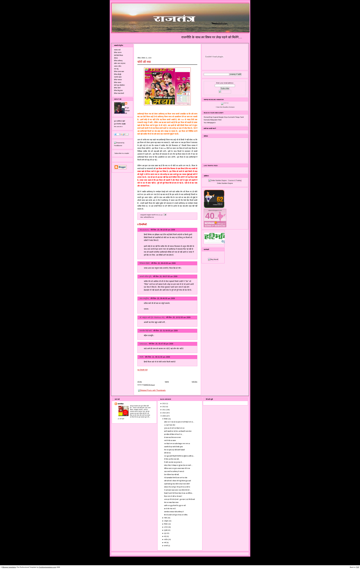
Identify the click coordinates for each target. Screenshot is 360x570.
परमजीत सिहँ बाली (146, 331)
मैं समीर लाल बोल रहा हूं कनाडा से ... (174, 462)
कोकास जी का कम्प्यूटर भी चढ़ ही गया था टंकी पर (177, 487)
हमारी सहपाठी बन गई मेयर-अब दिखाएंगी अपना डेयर (178, 431)
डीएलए (116, 58)
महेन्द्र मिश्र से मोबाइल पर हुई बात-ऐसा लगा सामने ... (178, 465)
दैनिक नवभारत (118, 80)
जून (165, 533)
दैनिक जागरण (118, 52)
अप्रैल (166, 539)
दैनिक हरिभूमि (117, 74)
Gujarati (215, 117)
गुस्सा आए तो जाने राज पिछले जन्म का (174, 428)
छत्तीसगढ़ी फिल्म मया (149, 217)
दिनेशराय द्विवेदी (144, 263)
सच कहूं (116, 69)
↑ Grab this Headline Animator (225, 107)
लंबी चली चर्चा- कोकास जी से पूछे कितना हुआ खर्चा (177, 481)
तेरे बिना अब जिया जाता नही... (172, 459)
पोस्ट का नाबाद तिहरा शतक (171, 502)
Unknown (143, 344)
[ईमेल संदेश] (164, 215)
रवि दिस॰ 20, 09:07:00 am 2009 (165, 276)
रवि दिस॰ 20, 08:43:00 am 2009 (163, 263)
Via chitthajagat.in (210, 122)
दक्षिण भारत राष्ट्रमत (119, 63)
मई (165, 536)
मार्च (165, 542)
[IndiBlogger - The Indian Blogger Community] (214, 207)
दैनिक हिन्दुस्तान (118, 90)
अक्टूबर (166, 521)
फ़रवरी (166, 545)
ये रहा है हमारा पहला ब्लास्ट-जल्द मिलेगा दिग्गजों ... (177, 490)
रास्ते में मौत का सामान (170, 440)
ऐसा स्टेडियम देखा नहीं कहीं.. (171, 474)
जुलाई (166, 530)
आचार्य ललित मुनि (145, 276)
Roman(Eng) (208, 117)
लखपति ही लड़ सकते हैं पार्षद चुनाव (173, 447)
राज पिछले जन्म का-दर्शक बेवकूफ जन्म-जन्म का (177, 443)
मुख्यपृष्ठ (167, 382)
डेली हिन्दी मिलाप (118, 55)
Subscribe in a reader (121, 153)
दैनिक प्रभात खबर (119, 71)
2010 (164, 413)
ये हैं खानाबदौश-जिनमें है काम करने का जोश (175, 478)
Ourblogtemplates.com (47, 567)
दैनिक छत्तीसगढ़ (118, 61)
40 (209, 216)
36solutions (144, 230)
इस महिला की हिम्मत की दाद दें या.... (173, 434)
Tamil (242, 117)
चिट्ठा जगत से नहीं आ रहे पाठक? (173, 496)
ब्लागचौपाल (120, 404)
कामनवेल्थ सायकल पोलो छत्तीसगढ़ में (174, 512)
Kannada (207, 120)
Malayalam (214, 120)
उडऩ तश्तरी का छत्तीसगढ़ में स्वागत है (174, 471)
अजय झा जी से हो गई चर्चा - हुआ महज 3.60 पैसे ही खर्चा (179, 499)
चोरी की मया (144, 62)
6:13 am (160, 215)
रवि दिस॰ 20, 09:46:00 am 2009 (162, 298)
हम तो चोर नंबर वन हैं (169, 508)
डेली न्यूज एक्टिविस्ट (119, 85)
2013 (164, 403)
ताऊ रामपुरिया (144, 298)
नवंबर (165, 518)
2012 (164, 406)
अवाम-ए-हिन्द (117, 66)
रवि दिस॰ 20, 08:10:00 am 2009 (163, 230)
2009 (164, 416)
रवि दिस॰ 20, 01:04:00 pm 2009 (165, 331)
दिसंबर (166, 419)
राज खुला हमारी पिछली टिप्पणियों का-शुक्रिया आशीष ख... (179, 456)
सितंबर (166, 524)
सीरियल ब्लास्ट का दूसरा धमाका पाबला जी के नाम (177, 468)
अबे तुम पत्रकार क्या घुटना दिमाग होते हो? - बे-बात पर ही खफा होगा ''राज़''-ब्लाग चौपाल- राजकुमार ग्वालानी (140, 407)
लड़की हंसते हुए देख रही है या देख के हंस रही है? (177, 484)
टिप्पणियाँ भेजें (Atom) (149, 385)
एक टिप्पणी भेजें (142, 370)
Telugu (237, 117)
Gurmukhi (231, 117)
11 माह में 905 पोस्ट (169, 425)
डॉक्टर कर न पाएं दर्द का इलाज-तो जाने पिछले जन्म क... (179, 422)
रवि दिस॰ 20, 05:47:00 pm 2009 (161, 344)
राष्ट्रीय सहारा (118, 77)
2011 (164, 410)
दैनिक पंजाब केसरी (119, 93)
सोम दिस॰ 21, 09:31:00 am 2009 (157, 357)
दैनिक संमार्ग (117, 88)
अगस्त (166, 527)
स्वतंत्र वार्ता (117, 50)
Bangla (221, 117)
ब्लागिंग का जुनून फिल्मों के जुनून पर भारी (175, 505)
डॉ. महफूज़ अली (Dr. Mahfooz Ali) (152, 317)
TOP (357, 567)
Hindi (219, 120)
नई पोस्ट (139, 382)
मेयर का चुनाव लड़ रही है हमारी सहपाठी (174, 450)
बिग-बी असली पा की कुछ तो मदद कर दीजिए (175, 515)
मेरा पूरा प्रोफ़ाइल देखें (127, 110)
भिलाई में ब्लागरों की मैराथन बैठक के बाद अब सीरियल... (178, 493)
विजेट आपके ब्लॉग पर (118, 126)
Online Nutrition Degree (225, 183)
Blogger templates (9, 567)
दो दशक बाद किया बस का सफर (172, 437)
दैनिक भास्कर (117, 82)
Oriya (226, 117)
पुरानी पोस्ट (194, 382)
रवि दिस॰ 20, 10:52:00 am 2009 (178, 317)
